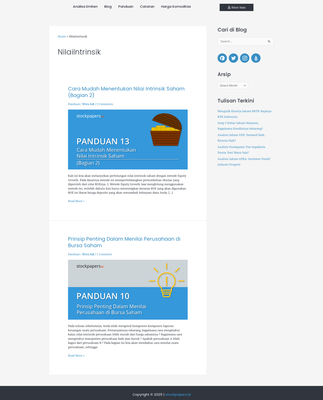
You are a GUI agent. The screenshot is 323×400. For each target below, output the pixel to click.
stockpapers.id (178, 394)
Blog (108, 6)
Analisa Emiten (85, 6)
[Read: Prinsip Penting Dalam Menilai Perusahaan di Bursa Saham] (128, 289)
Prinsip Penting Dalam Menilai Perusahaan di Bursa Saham (124, 242)
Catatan (147, 6)
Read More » (76, 201)
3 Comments (105, 104)
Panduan (125, 6)
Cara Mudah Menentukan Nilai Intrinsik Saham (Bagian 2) (126, 92)
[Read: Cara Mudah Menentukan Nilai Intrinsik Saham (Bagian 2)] (128, 139)
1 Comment (104, 254)
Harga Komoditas (176, 6)
